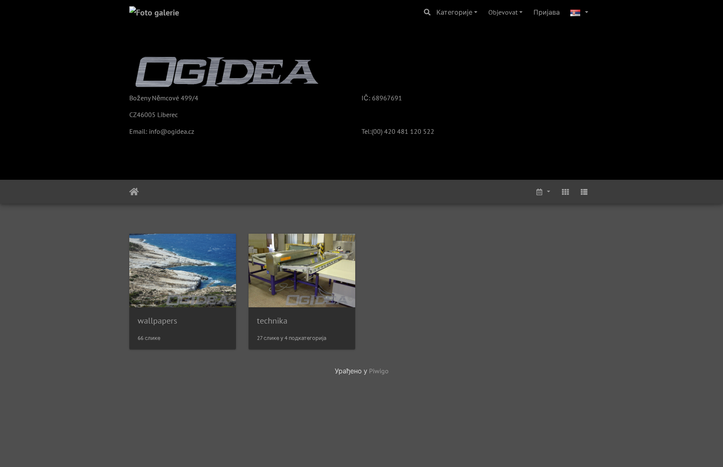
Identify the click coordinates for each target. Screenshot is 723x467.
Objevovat (503, 12)
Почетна (134, 192)
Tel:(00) (372, 131)
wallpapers (157, 320)
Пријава (546, 12)
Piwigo (379, 371)
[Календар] (543, 191)
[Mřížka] (565, 191)
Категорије (454, 12)
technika (272, 320)
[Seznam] (584, 191)
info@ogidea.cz (171, 131)
